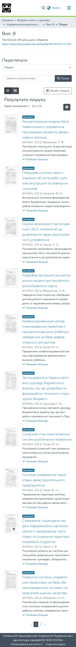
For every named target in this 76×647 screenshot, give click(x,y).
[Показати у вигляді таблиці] (15, 90)
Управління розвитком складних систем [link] (24, 24)
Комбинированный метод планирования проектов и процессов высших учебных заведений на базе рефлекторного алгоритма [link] (45, 332)
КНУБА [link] (58, 640)
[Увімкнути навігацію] (69, 8)
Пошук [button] (64, 78)
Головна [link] (7, 20)
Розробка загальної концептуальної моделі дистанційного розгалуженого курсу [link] (47, 280)
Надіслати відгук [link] (55, 644)
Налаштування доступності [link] (27, 644)
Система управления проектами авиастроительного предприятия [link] (44, 480)
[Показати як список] (8, 90)
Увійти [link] (56, 8)
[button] (6, 8)
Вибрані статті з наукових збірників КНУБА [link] (34, 20)
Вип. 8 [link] (50, 24)
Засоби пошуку (59, 91)
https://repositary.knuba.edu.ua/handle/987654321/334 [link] (36, 44)
